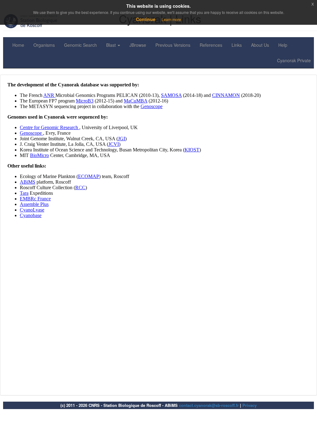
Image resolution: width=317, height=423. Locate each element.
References (211, 45)
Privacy (249, 405)
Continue (145, 19)
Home (18, 45)
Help (282, 45)
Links (237, 45)
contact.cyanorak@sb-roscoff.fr (209, 405)
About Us (260, 45)
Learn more (171, 19)
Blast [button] (111, 45)
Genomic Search (80, 45)
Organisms (44, 45)
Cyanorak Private (294, 60)
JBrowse (137, 45)
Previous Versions (172, 45)
